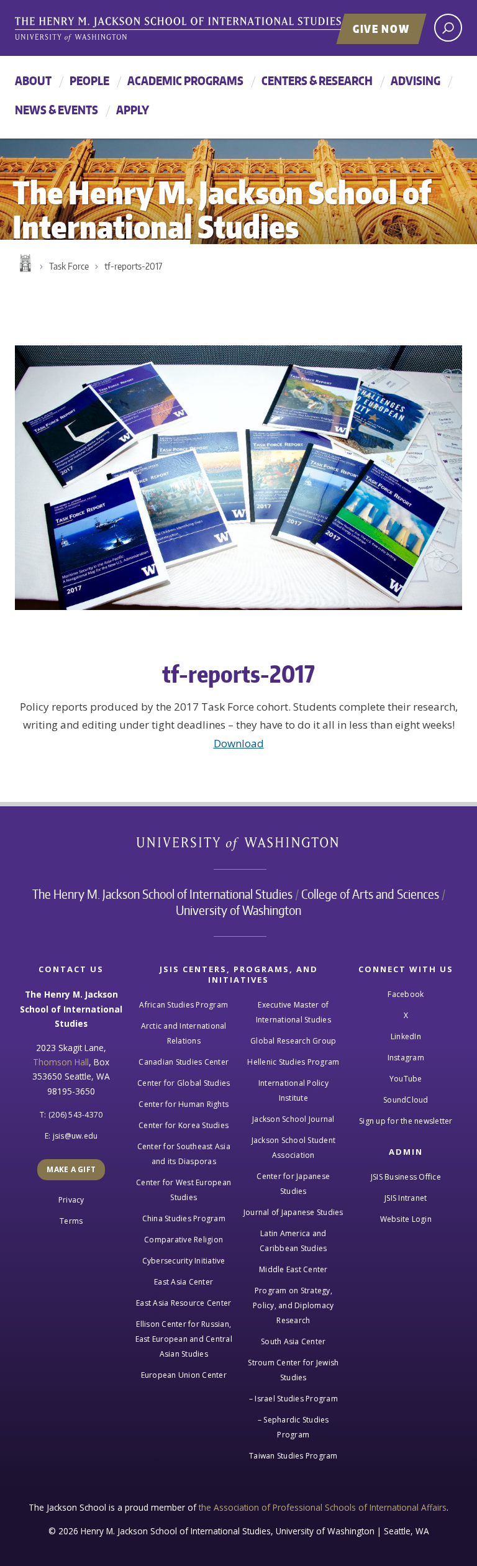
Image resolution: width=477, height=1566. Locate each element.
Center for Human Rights (184, 1104)
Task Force (69, 266)
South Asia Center (293, 1341)
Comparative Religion (183, 1239)
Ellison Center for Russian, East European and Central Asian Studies (183, 1339)
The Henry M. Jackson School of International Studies (162, 894)
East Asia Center (183, 1282)
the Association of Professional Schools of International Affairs (323, 1507)
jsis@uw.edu (75, 1136)
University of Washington (239, 846)
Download (239, 743)
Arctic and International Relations (184, 1033)
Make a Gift (71, 1169)
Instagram (406, 1057)
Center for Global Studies (183, 1083)
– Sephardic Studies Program (293, 1427)
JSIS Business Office (406, 1177)
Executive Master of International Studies (293, 1012)
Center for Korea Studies (184, 1125)
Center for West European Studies (183, 1190)
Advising (415, 80)
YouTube (405, 1078)
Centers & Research (317, 80)
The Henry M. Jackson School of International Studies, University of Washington (204, 29)
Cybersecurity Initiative (183, 1260)
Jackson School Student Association (294, 1147)
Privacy (71, 1200)
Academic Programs (185, 80)
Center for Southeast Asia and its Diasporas (183, 1154)
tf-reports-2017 (133, 266)
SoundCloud (406, 1100)
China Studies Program (183, 1218)
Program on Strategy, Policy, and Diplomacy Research (293, 1305)
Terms (71, 1221)
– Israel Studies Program (293, 1398)
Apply (132, 109)
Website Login (406, 1219)
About (33, 80)
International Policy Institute (293, 1090)
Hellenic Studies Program (293, 1062)
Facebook (406, 994)
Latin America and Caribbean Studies (293, 1241)
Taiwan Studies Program (293, 1455)
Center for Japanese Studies (293, 1183)
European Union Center (184, 1375)
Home (24, 263)
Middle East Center (293, 1269)
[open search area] (448, 28)
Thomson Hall (61, 1062)
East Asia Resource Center (183, 1303)
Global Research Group (293, 1041)
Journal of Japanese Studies (293, 1212)
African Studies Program (183, 1004)
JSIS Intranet (405, 1198)
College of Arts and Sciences (370, 894)
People (89, 80)
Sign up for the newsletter (406, 1121)
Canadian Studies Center (184, 1062)
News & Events (56, 109)
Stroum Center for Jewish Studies (293, 1370)
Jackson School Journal (293, 1119)
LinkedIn (406, 1036)
